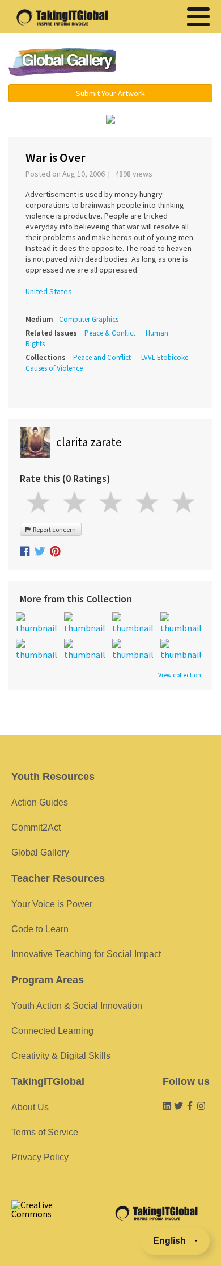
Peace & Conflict (109, 333)
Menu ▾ (171, 62)
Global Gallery (62, 62)
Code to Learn (40, 929)
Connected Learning (52, 1031)
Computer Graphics (88, 319)
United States (49, 291)
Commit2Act (36, 827)
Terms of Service (44, 1132)
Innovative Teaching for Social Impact (86, 954)
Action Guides (39, 802)
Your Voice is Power (51, 904)
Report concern (53, 529)
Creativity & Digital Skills (60, 1055)
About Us (30, 1107)
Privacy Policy (40, 1157)
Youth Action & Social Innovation (76, 1006)
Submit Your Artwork (110, 93)
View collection (179, 675)
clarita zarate (89, 442)
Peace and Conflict (102, 357)
